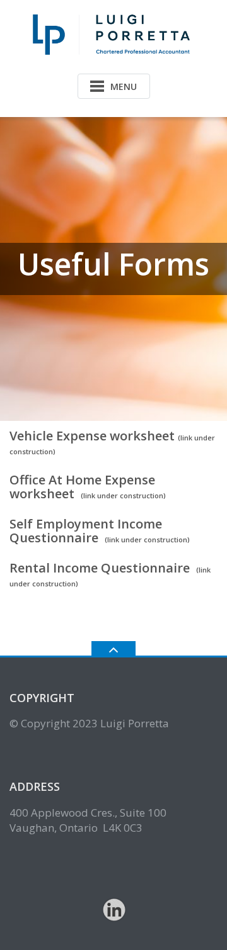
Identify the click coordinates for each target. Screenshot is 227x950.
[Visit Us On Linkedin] (114, 909)
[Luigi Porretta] (114, 33)
